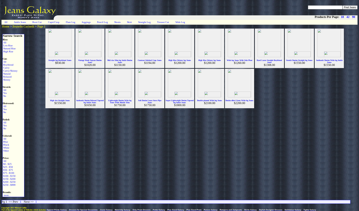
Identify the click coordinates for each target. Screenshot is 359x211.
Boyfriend (8, 64)
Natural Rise (9, 48)
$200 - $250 (9, 182)
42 (347, 17)
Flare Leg (70, 22)
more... (6, 195)
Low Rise (8, 45)
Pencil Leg (102, 22)
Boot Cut (37, 22)
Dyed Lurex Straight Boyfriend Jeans (269, 61)
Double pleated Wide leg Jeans (209, 100)
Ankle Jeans (20, 22)
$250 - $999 (9, 185)
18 (342, 17)
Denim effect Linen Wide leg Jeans (239, 100)
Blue (5, 141)
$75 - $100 (8, 173)
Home (5, 26)
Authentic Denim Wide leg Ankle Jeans (329, 61)
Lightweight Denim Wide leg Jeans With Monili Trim (119, 101)
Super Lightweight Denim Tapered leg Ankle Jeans (180, 101)
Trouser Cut (163, 22)
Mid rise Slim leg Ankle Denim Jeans (119, 61)
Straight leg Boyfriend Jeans (59, 60)
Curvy (6, 67)
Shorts (117, 22)
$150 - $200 (9, 179)
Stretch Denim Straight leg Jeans (299, 60)
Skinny (6, 79)
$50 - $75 (8, 170)
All (5, 22)
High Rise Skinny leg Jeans (179, 60)
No (4, 96)
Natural (7, 73)
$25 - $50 (8, 167)
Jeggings (86, 22)
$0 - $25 (7, 164)
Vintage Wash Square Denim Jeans (90, 61)
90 (353, 17)
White (6, 147)
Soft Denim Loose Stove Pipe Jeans (149, 101)
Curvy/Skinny (10, 70)
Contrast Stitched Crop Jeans (150, 60)
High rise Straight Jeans (60, 100)
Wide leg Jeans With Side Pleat (239, 60)
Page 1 (41, 26)
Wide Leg (180, 22)
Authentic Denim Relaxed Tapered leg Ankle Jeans (90, 101)
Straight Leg (144, 22)
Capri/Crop (53, 22)
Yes (5, 93)
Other (6, 150)
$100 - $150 (9, 176)
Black (6, 144)
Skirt (129, 22)
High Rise (8, 51)
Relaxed (7, 76)
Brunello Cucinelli (23, 26)
